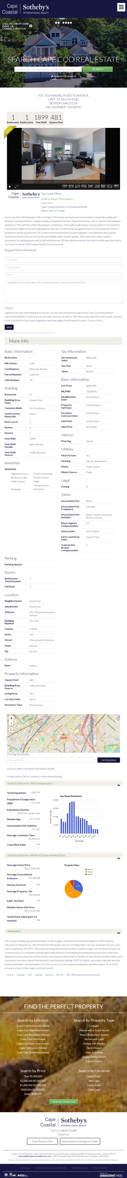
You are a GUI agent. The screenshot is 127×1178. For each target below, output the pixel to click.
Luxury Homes (94, 1061)
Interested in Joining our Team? (80, 1141)
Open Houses (94, 1048)
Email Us (7, 26)
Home (10, 974)
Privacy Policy (95, 320)
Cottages (94, 1026)
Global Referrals (80, 1167)
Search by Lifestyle (33, 1020)
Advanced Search (65, 76)
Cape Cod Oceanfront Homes (33, 1052)
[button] (98, 69)
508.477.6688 (20, 23)
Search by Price (33, 1070)
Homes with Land (94, 1039)
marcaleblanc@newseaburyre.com (34, 1156)
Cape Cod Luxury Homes (33, 1048)
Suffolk (39, 974)
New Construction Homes (94, 1035)
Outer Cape (94, 1089)
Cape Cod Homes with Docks (33, 1026)
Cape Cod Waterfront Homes (33, 1030)
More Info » (47, 202)
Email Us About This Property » (57, 198)
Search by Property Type (94, 1020)
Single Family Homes (94, 1057)
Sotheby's (25, 1167)
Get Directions (109, 760)
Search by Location (94, 1070)
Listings (21, 974)
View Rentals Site (42, 1141)
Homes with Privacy (94, 1043)
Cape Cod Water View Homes (32, 1043)
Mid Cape (94, 1081)
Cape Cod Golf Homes (32, 1039)
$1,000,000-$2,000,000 (33, 1085)
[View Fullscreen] (11, 729)
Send (9, 327)
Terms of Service (47, 332)
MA (30, 974)
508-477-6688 (57, 210)
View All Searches (63, 1101)
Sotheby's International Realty (51, 1167)
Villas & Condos (94, 1052)
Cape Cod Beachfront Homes (33, 1035)
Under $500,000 (33, 1094)
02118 (59, 974)
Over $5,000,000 (33, 1076)
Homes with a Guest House (94, 1030)
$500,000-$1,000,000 (33, 1089)
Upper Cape (94, 1076)
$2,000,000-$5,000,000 (33, 1081)
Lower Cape (94, 1085)
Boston (49, 974)
